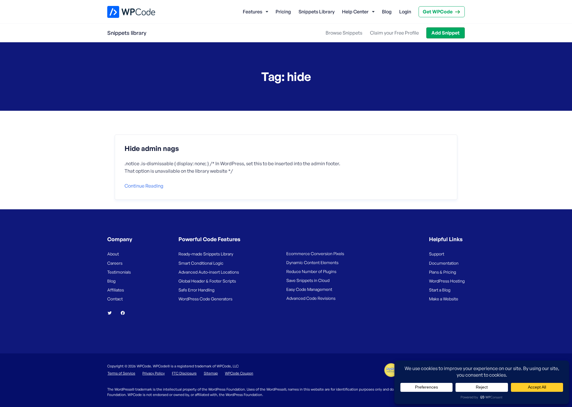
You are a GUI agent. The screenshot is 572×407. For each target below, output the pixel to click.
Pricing (283, 12)
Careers (114, 263)
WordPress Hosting (447, 280)
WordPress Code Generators (205, 298)
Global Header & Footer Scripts (207, 280)
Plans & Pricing (442, 272)
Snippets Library (317, 12)
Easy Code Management (309, 289)
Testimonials (119, 272)
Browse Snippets (344, 33)
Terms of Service (121, 373)
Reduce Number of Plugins (311, 271)
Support (436, 253)
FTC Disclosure (184, 373)
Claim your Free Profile (394, 33)
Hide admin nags (152, 148)
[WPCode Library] (126, 12)
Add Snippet (445, 33)
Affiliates (115, 289)
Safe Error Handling (196, 289)
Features (252, 12)
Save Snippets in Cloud (307, 280)
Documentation (443, 263)
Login (405, 12)
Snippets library (126, 32)
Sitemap (211, 373)
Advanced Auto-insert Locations (208, 272)
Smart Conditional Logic (200, 263)
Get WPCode (438, 12)
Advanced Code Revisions (310, 298)
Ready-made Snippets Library (205, 253)
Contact (115, 298)
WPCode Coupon (239, 373)
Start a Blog (439, 289)
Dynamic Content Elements (312, 262)
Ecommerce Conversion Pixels (315, 253)
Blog (386, 12)
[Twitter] (112, 313)
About (113, 253)
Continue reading (144, 186)
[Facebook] (125, 313)
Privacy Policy (153, 373)
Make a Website (443, 298)
